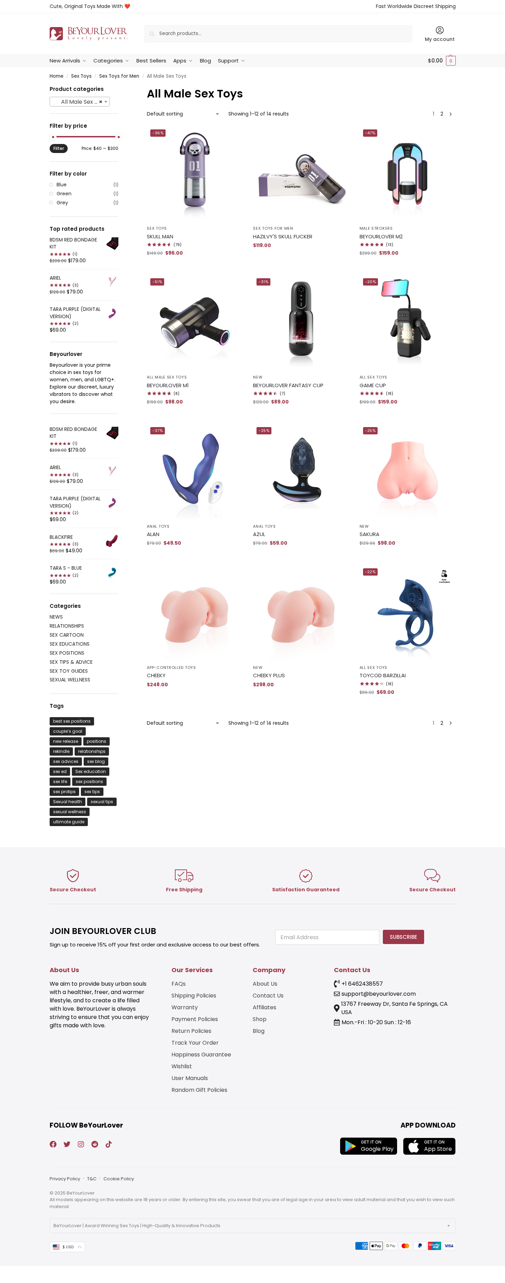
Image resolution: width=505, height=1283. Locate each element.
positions (96, 741)
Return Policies (191, 1031)
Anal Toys (158, 526)
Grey (62, 202)
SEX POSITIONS (67, 652)
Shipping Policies (193, 996)
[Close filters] (120, 90)
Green (64, 193)
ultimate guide (68, 822)
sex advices (65, 761)
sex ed (60, 771)
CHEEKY (156, 675)
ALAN (153, 534)
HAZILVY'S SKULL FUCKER (282, 236)
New (257, 377)
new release (65, 741)
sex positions (89, 781)
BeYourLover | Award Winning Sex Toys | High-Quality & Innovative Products (136, 1225)
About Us (265, 984)
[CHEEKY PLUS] (301, 613)
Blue (62, 184)
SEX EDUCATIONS (70, 643)
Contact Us (268, 996)
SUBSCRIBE (403, 937)
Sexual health (67, 802)
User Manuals (189, 1078)
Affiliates (264, 1007)
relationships (92, 751)
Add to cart (195, 267)
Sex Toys (81, 76)
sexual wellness (69, 812)
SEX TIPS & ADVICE (71, 662)
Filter (58, 148)
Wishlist (181, 1066)
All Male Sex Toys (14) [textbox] (81, 102)
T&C (91, 1178)
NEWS (56, 616)
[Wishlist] (232, 136)
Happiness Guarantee (201, 1055)
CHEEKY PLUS (269, 675)
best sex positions (72, 721)
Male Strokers (376, 228)
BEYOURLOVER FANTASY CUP (288, 385)
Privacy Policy (65, 1178)
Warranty (184, 1007)
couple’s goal (67, 731)
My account (440, 39)
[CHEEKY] (195, 613)
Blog (258, 1031)
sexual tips (102, 802)
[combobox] (80, 102)
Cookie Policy (118, 1178)
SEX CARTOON (67, 634)
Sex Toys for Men (119, 76)
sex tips (92, 792)
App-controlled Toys (171, 667)
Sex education (90, 771)
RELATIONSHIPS (67, 625)
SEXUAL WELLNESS (70, 679)
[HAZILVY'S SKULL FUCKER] (301, 174)
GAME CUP (373, 385)
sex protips (64, 792)
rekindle (61, 751)
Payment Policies (194, 1019)
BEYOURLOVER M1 (168, 385)
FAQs (178, 984)
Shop (260, 1019)
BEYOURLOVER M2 (381, 236)
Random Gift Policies (199, 1090)
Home (57, 76)
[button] (442, 60)
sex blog (96, 761)
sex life (60, 781)
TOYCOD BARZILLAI (383, 675)
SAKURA (369, 534)
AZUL (259, 534)
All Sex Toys (373, 377)
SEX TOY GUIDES (69, 671)
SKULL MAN (160, 236)
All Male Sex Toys (167, 377)
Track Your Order (195, 1043)
